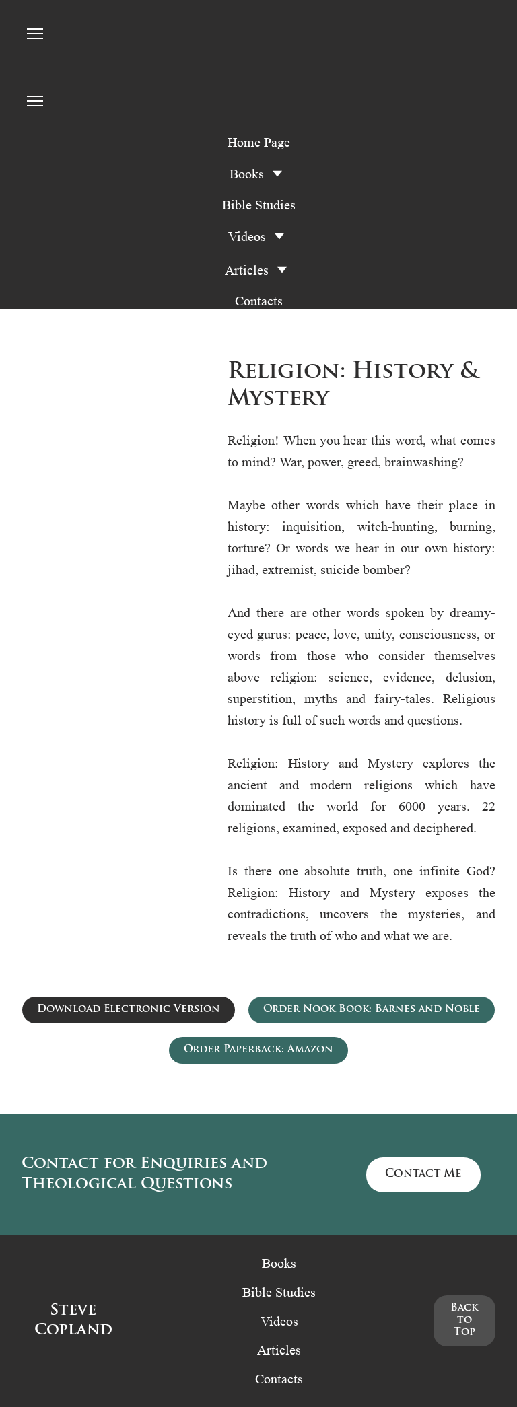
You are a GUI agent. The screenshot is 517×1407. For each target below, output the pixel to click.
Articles (247, 269)
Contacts (259, 300)
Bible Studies (259, 204)
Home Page (259, 142)
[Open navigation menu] (35, 33)
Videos (247, 236)
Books (279, 1263)
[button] (128, 1010)
